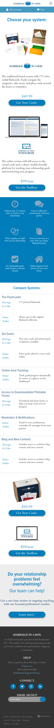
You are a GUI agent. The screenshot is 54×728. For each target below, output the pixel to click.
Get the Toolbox (26, 187)
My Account (15, 9)
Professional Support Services (26, 673)
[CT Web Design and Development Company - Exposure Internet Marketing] (43, 717)
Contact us (26, 666)
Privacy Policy (16, 720)
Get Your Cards (26, 103)
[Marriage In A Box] (27, 3)
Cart (42, 9)
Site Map (16, 724)
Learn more (26, 615)
